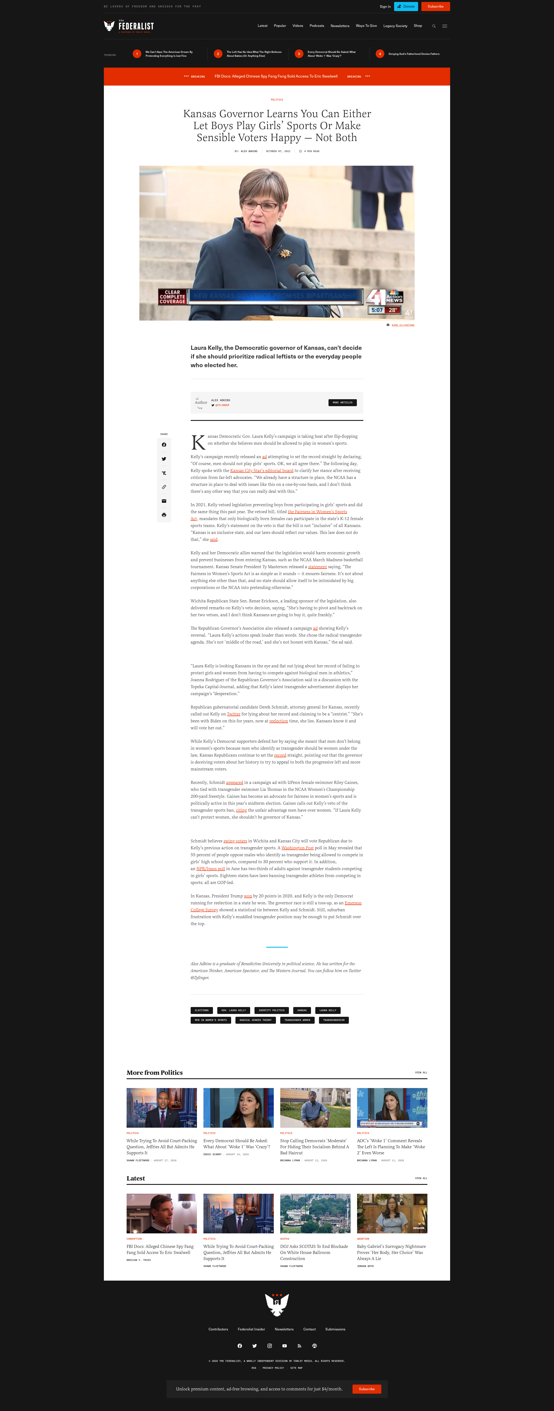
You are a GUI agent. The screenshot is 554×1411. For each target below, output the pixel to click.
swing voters (235, 841)
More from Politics (155, 1073)
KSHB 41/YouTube (403, 325)
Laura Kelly (328, 1010)
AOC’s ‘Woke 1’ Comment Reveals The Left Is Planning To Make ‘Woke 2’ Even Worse (391, 1147)
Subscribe (436, 6)
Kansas (302, 1010)
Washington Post (298, 848)
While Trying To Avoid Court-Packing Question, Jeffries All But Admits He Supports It (162, 1147)
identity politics (272, 1010)
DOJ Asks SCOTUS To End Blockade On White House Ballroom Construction (314, 1252)
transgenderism (334, 1020)
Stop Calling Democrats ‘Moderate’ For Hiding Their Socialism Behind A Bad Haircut (314, 1147)
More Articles (343, 402)
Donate (409, 6)
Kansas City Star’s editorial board (261, 470)
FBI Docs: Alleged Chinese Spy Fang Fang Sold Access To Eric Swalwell (160, 1249)
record (280, 755)
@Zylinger (222, 405)
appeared (234, 782)
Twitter (233, 714)
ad (264, 456)
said (213, 539)
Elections (202, 1010)
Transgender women (297, 1020)
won (248, 896)
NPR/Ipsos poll (210, 868)
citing (241, 810)
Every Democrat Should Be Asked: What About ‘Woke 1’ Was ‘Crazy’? (236, 1144)
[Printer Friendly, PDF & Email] (164, 515)
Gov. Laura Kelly (234, 1010)
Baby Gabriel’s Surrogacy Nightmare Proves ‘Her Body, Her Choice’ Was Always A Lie (391, 1252)
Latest (136, 1178)
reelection (278, 721)
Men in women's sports (211, 1020)
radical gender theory (256, 1020)
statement (317, 566)
